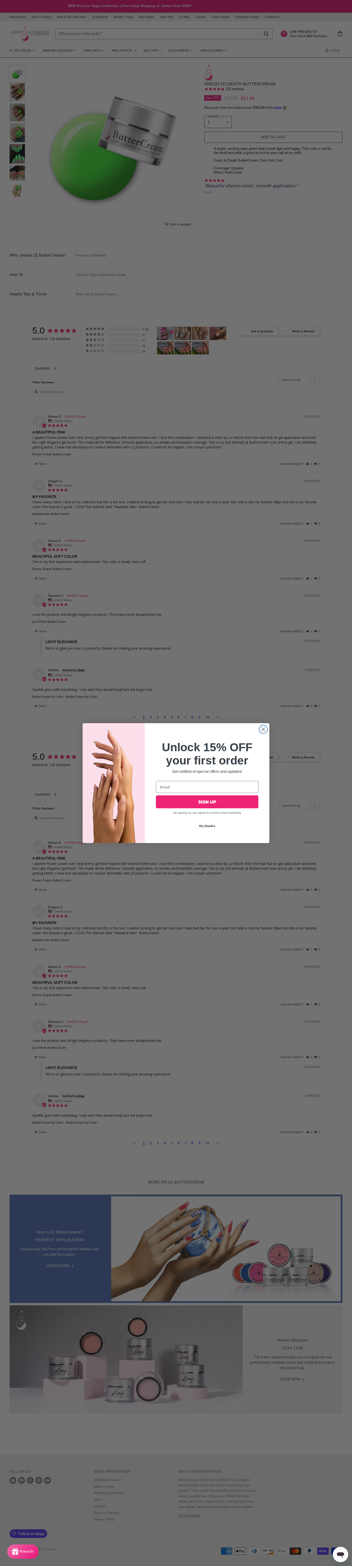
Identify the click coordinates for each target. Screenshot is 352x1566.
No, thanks (207, 825)
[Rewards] (23, 1551)
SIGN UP (207, 801)
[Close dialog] (263, 729)
